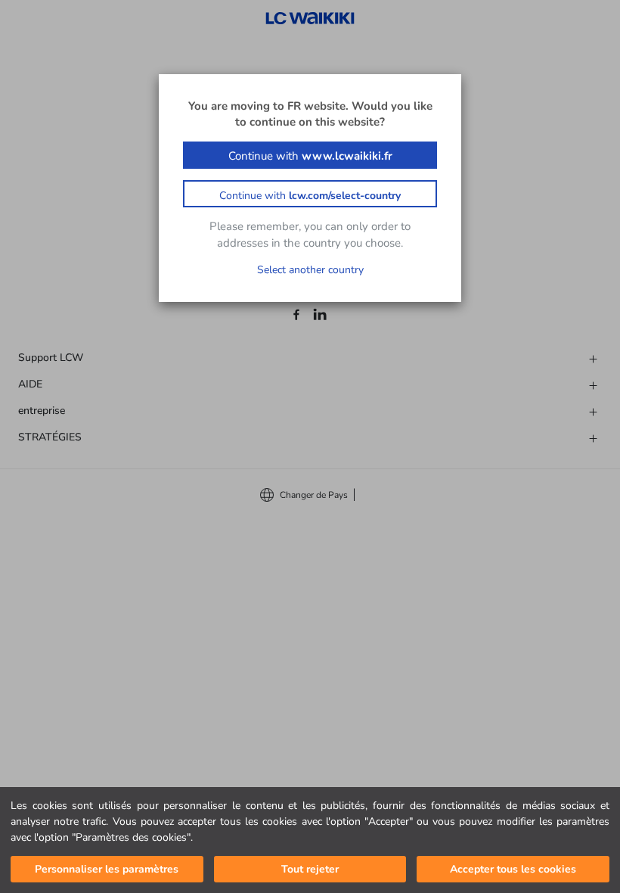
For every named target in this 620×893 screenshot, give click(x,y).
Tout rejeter (310, 869)
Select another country (310, 270)
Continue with (310, 155)
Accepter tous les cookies (513, 869)
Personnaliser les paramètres (106, 869)
